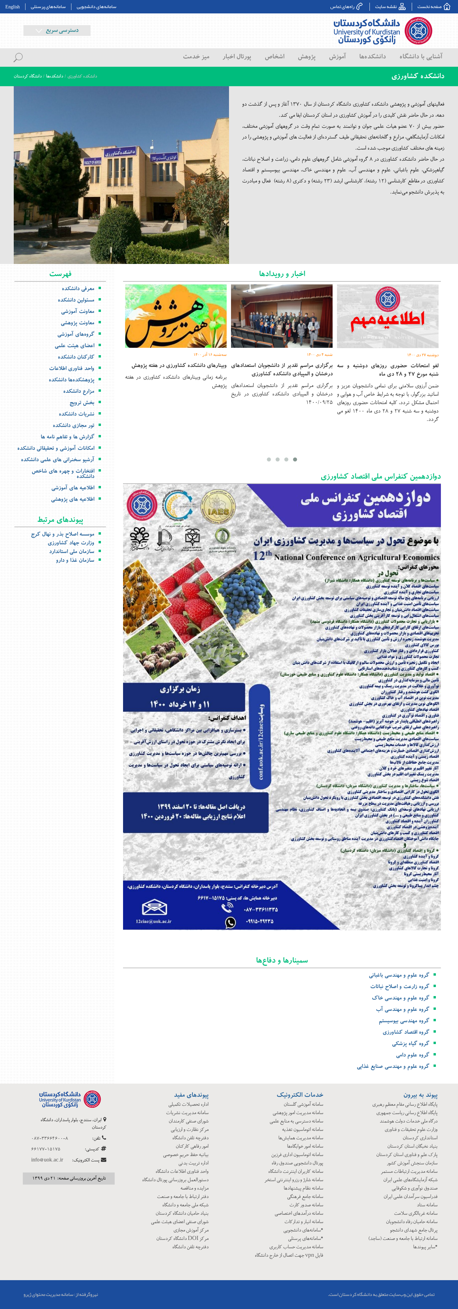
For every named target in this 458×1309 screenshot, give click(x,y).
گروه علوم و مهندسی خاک (400, 998)
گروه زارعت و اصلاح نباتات (399, 986)
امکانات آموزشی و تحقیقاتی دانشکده (55, 448)
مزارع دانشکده (78, 391)
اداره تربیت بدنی (193, 1163)
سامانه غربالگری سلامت (416, 1213)
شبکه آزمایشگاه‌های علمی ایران (410, 1180)
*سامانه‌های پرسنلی (305, 1239)
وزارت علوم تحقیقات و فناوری (411, 1130)
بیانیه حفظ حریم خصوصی (186, 1155)
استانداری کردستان (420, 1138)
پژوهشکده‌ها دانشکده (71, 380)
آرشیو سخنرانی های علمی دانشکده (57, 459)
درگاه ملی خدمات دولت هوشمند (409, 1121)
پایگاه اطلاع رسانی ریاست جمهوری (407, 1113)
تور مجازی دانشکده (73, 425)
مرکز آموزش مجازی (191, 1230)
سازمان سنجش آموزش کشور (412, 1163)
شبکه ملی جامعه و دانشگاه (185, 1205)
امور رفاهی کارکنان (192, 1146)
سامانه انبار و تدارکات (303, 1222)
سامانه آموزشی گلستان (303, 1104)
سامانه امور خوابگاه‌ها (305, 1146)
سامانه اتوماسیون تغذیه (302, 1130)
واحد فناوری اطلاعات (71, 368)
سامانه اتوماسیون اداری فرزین (297, 1155)
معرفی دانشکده (78, 288)
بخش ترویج (81, 402)
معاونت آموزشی (77, 311)
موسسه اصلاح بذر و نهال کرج (62, 534)
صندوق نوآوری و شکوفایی (415, 1188)
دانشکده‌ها (54, 76)
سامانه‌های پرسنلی (48, 6)
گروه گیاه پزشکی (410, 1043)
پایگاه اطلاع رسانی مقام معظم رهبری (405, 1104)
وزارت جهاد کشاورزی (71, 543)
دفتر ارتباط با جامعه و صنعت (183, 1197)
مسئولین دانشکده (76, 300)
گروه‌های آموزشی (75, 334)
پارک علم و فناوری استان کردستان (407, 1155)
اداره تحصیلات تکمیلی (188, 1104)
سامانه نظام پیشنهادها (303, 1188)
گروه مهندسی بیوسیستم (404, 1021)
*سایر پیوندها (425, 1247)
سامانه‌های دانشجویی (96, 6)
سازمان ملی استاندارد (71, 551)
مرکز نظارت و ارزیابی (190, 1130)
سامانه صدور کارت (306, 1205)
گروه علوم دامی (412, 1055)
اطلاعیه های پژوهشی (72, 499)
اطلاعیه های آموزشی (72, 488)
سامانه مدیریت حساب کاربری (296, 1247)
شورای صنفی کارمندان (189, 1121)
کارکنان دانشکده (76, 357)
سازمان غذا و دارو (75, 560)
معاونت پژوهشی (77, 323)
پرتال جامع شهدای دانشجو (414, 1230)
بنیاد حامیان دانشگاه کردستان (182, 1213)
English (12, 6)
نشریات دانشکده (76, 414)
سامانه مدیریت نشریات (187, 1113)
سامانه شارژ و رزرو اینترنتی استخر (294, 1180)
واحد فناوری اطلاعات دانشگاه (182, 1171)
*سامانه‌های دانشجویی (303, 1230)
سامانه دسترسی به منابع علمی (296, 1121)
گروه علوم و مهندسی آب (402, 1009)
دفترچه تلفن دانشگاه (190, 1138)
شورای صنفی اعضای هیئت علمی (180, 1222)
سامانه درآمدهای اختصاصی (299, 1213)
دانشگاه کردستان (28, 76)
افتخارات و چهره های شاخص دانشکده (63, 474)
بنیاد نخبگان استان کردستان (412, 1146)
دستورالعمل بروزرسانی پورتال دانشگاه (175, 1180)
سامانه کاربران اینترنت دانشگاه (295, 1171)
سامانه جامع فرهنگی (305, 1197)
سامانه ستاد (427, 1205)
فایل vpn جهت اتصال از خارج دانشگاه (289, 1255)
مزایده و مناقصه (194, 1188)
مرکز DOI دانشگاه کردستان (182, 1239)
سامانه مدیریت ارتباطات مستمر (409, 1171)
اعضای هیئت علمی (74, 345)
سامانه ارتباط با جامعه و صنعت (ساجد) (403, 1239)
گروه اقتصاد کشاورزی (406, 1032)
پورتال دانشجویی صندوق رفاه (297, 1163)
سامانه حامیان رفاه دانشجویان (412, 1222)
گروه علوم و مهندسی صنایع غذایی (393, 1066)
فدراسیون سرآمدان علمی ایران (411, 1197)
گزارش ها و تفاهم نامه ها (67, 437)
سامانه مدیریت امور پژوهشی (298, 1113)
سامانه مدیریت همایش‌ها (300, 1138)
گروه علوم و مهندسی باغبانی (399, 975)
